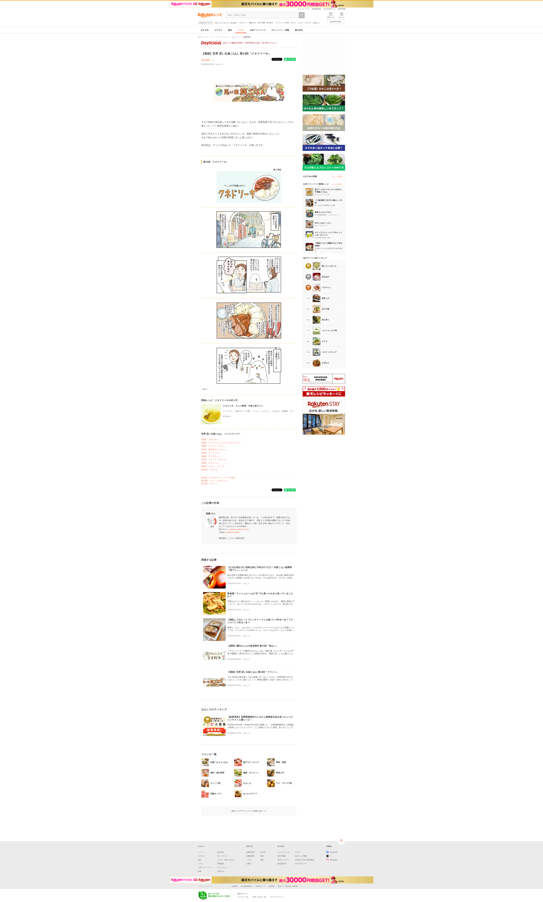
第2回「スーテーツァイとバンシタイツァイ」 (221, 443)
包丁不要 (261, 23)
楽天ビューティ (283, 860)
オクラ (293, 23)
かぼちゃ (316, 23)
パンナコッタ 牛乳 (282, 23)
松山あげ (233, 23)
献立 (230, 30)
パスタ (248, 860)
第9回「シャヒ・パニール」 (213, 466)
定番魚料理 (250, 856)
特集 (199, 871)
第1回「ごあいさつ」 (210, 439)
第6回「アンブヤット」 (211, 456)
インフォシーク (303, 9)
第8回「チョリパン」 (210, 463)
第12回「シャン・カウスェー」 (215, 480)
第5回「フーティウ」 (210, 453)
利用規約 (220, 864)
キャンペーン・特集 (280, 30)
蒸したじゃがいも (222, 23)
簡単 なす (252, 23)
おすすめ (205, 30)
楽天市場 (341, 9)
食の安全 (299, 30)
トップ (200, 852)
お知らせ (220, 871)
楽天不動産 (281, 856)
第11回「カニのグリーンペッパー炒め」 (219, 477)
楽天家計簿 (316, 9)
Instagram (333, 860)
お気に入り (331, 17)
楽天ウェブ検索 (301, 856)
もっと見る (337, 176)
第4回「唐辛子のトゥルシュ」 (214, 449)
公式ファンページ (258, 30)
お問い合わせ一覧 (259, 897)
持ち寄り (270, 23)
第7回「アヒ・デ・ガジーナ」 (214, 459)
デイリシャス (222, 37)
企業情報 (234, 886)
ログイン (341, 17)
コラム (241, 30)
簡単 (262, 856)
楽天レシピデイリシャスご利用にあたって (248, 811)
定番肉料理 (250, 852)
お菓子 (248, 864)
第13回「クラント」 (210, 483)
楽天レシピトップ (205, 37)
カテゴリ (218, 30)
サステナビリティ (277, 897)
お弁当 (262, 852)
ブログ (297, 852)
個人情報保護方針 (246, 886)
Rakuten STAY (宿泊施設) (304, 860)
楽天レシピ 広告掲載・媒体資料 (288, 886)
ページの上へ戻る (341, 841)
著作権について (260, 886)
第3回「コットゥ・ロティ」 (213, 446)
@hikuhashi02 (233, 532)
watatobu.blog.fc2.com (239, 529)
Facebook (333, 852)
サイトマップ (222, 856)
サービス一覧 (243, 897)
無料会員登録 (336, 21)
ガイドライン (222, 867)
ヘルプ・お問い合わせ (225, 860)
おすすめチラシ (329, 9)
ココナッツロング (304, 23)
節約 (262, 860)
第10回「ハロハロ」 (210, 470)
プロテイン (243, 23)
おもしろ (235, 37)
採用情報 (271, 886)
